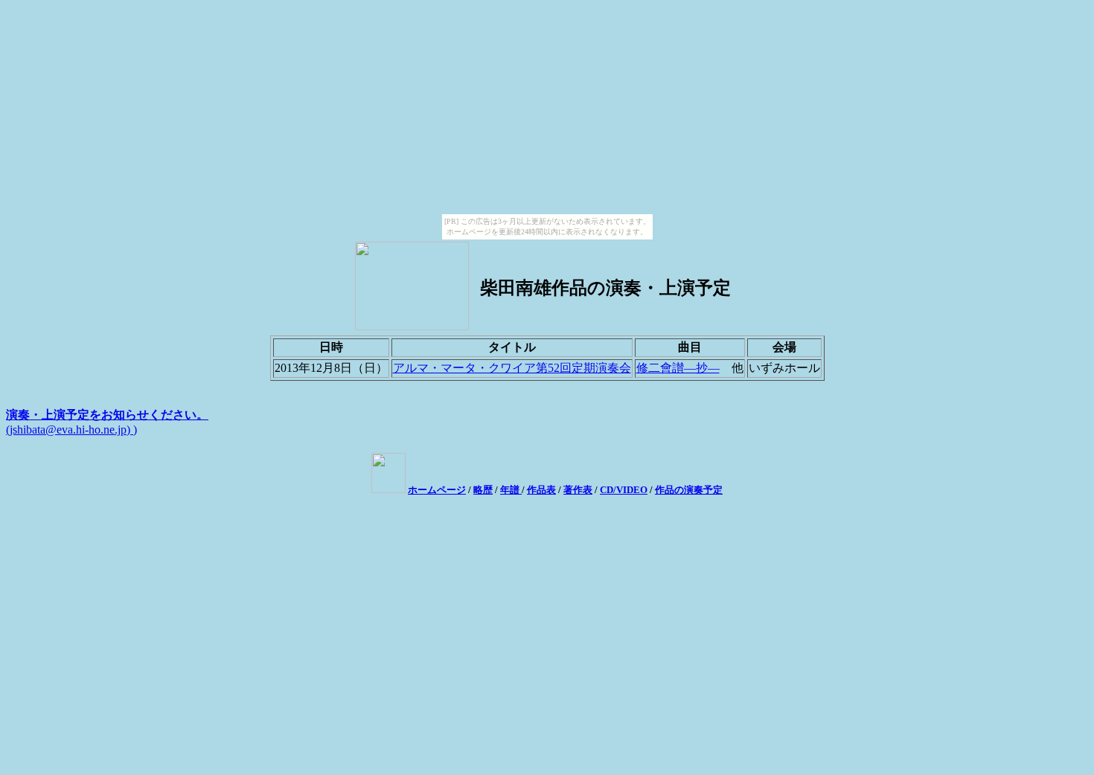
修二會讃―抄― (678, 367)
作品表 (541, 489)
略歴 (483, 489)
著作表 (577, 489)
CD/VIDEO (623, 489)
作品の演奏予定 (689, 489)
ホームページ (437, 489)
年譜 (511, 489)
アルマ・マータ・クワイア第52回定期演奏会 (512, 367)
